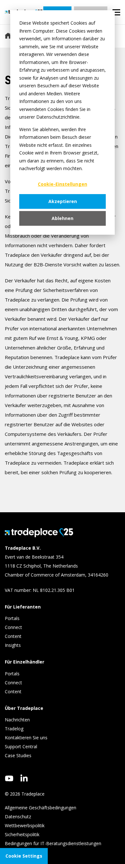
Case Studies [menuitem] (18, 755)
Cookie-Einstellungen (62, 184)
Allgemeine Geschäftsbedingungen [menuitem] (40, 808)
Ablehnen (62, 218)
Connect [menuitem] (14, 627)
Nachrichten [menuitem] (17, 720)
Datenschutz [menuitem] (18, 816)
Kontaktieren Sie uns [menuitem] (26, 737)
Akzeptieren (62, 201)
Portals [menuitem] (12, 618)
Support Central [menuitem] (21, 746)
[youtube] (9, 778)
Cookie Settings (23, 856)
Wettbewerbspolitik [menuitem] (25, 825)
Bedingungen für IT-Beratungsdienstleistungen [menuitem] (53, 843)
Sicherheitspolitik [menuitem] (22, 834)
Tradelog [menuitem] (15, 729)
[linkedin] (24, 778)
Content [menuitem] (14, 636)
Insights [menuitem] (13, 645)
